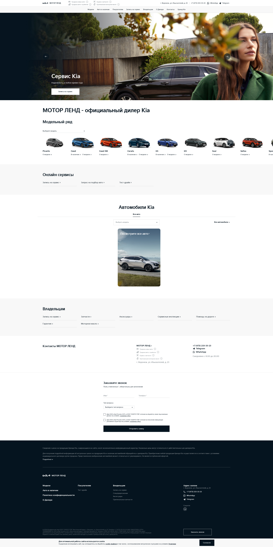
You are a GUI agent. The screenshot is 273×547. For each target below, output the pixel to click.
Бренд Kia (181, 10)
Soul (214, 151)
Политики (172, 544)
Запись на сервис (133, 10)
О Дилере (160, 10)
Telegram (225, 3)
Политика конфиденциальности (59, 495)
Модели (91, 10)
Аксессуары (117, 496)
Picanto (46, 151)
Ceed (73, 151)
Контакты (171, 10)
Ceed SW (103, 151)
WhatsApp (214, 3)
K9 (185, 151)
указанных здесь (125, 416)
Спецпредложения (120, 493)
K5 (157, 151)
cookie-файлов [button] (111, 544)
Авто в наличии (103, 10)
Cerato (130, 151)
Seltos (243, 151)
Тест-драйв (82, 490)
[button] (46, 56)
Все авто (136, 214)
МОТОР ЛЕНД (143, 346)
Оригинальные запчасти (122, 500)
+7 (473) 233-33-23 (198, 3)
